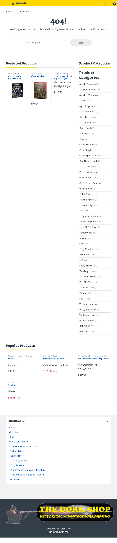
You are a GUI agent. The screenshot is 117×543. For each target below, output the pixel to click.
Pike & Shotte (86, 254)
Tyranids (83, 293)
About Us (13, 432)
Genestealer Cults (87, 177)
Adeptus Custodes (88, 89)
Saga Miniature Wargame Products (27, 474)
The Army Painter (19, 460)
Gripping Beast (86, 188)
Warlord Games (86, 320)
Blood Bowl (85, 128)
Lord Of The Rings (88, 227)
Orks (81, 243)
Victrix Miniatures (87, 304)
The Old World (86, 282)
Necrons (83, 238)
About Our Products (18, 441)
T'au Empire (85, 271)
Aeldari (82, 100)
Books (10, 73)
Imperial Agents (86, 199)
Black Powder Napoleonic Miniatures (28, 469)
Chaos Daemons (87, 144)
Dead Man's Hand (88, 161)
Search (100, 3)
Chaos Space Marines (89, 155)
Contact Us (14, 479)
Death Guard (85, 166)
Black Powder (86, 122)
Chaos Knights (86, 150)
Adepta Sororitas (87, 84)
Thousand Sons (86, 287)
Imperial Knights (87, 205)
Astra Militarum (86, 111)
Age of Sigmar (36, 73)
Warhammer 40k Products (23, 446)
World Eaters (85, 331)
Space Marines (86, 265)
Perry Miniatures (87, 249)
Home (9, 11)
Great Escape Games (89, 183)
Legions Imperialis (88, 221)
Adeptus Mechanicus (89, 95)
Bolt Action (84, 133)
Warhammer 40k (87, 315)
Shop (11, 436)
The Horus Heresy (88, 276)
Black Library (85, 117)
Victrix (82, 298)
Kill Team (83, 210)
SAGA (82, 260)
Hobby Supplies (86, 194)
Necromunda (85, 232)
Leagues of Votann (88, 216)
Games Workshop (61, 73)
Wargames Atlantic (88, 309)
